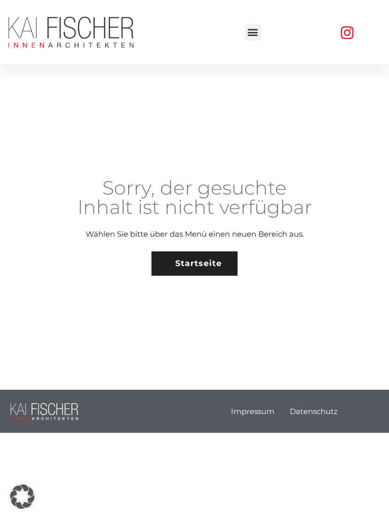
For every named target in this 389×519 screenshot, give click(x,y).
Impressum (253, 411)
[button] (253, 32)
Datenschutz (314, 411)
